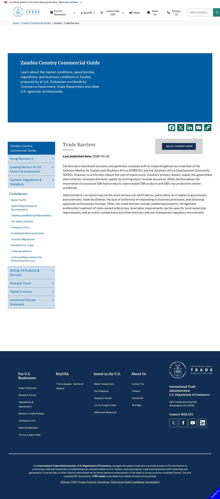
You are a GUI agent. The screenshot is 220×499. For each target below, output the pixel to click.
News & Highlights (28, 427)
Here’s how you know (69, 2)
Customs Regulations (23, 239)
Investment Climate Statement (23, 302)
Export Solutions (27, 387)
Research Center (27, 394)
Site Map (136, 405)
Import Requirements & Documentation (24, 207)
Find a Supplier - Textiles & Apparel (69, 386)
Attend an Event (27, 420)
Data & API (137, 398)
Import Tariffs (18, 199)
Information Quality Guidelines (127, 481)
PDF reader (99, 476)
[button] (62, 12)
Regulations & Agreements (26, 404)
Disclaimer (104, 481)
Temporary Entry (20, 227)
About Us (138, 374)
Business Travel (20, 283)
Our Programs (101, 390)
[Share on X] (180, 127)
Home (16, 23)
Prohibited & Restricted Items (27, 233)
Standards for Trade (22, 245)
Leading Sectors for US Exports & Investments (25, 169)
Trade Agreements (21, 251)
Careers (136, 390)
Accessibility (153, 481)
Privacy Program (87, 481)
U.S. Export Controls (22, 221)
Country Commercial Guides (36, 23)
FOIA (74, 481)
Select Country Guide (179, 146)
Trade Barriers (19, 193)
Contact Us (138, 383)
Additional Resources (105, 412)
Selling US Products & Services (24, 273)
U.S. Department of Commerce (94, 465)
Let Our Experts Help (29, 434)
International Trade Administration (57, 465)
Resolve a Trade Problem (31, 413)
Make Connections (104, 383)
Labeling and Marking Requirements (31, 215)
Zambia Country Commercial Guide (23, 148)
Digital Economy (21, 291)
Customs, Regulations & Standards (26, 182)
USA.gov (65, 481)
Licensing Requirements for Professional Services (26, 259)
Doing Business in (21, 159)
